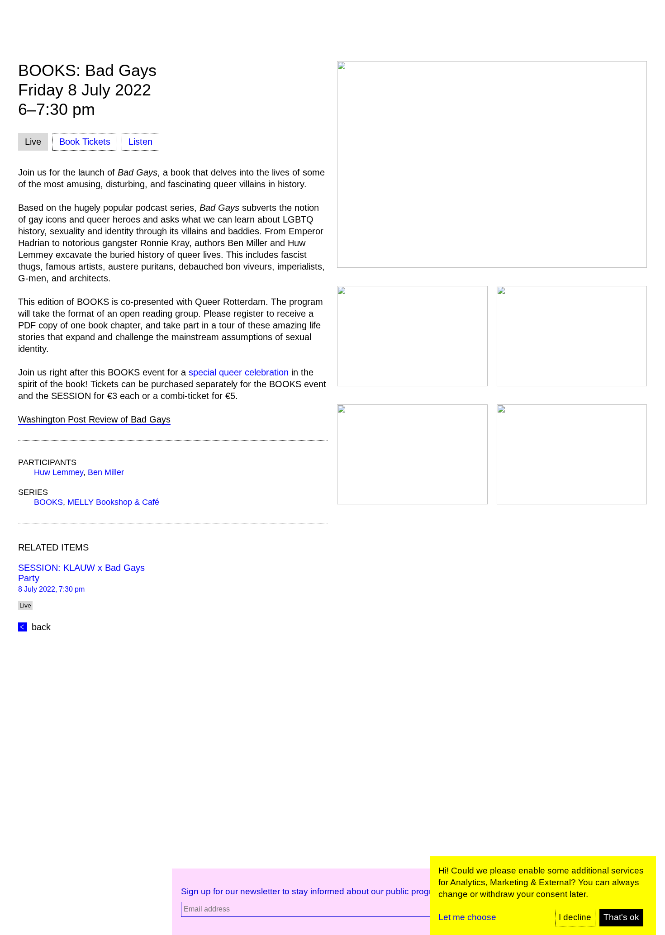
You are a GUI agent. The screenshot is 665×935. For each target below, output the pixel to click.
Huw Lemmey (58, 472)
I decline (575, 917)
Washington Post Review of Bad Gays (94, 419)
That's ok (621, 917)
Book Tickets (84, 142)
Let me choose (467, 917)
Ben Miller (106, 472)
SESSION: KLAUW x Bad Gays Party (81, 573)
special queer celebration (239, 372)
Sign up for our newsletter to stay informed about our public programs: (316, 891)
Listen (140, 142)
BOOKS (48, 502)
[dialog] (543, 895)
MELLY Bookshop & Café (113, 502)
